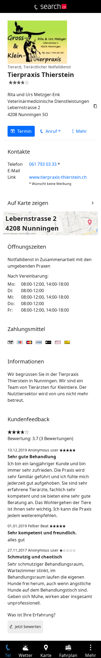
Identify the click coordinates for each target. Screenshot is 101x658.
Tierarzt (14, 66)
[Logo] (54, 6)
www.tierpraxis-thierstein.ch (58, 177)
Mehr (81, 131)
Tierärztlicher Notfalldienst (47, 66)
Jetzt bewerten (28, 626)
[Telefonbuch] (35, 7)
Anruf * (53, 131)
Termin (24, 131)
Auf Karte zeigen (28, 203)
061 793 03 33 (43, 164)
